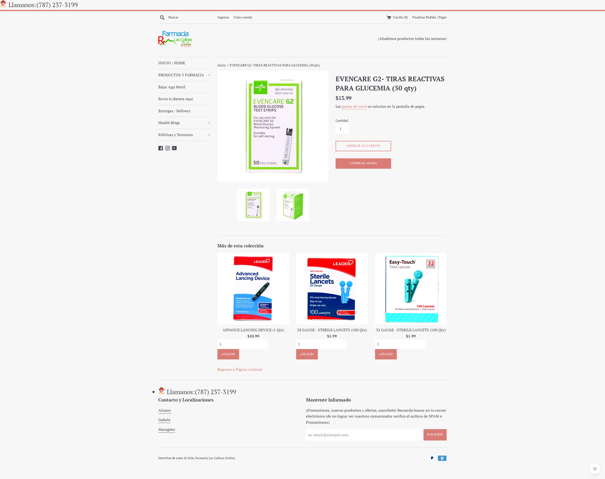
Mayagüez (166, 429)
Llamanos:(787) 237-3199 (43, 5)
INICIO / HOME (171, 62)
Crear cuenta (243, 17)
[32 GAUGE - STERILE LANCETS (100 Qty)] (411, 289)
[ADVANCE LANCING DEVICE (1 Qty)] (253, 289)
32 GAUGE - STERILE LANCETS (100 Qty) (411, 329)
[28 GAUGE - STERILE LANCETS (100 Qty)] (332, 289)
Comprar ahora (363, 163)
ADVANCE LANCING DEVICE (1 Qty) (253, 329)
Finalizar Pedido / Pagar (429, 17)
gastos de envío (354, 106)
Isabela (164, 419)
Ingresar (223, 17)
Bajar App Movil (172, 87)
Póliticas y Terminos (184, 134)
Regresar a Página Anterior (240, 369)
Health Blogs (184, 122)
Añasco (165, 410)
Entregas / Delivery (174, 110)
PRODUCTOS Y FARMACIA (184, 75)
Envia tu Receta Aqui (175, 98)
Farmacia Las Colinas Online (215, 458)
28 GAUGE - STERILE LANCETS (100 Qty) (332, 329)
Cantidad (342, 121)
